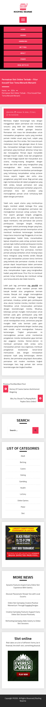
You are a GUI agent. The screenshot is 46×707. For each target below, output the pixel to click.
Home (23, 29)
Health (23, 487)
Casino (23, 35)
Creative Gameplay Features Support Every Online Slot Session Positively (23, 613)
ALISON (10, 112)
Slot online (23, 638)
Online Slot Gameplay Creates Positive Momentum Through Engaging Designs (23, 604)
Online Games (23, 500)
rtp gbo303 (33, 285)
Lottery (23, 494)
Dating (23, 475)
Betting (23, 47)
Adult (23, 53)
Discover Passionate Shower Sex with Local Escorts (23, 595)
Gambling (23, 41)
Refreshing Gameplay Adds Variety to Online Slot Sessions (23, 622)
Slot (33, 112)
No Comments (13, 115)
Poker (23, 59)
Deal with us (23, 65)
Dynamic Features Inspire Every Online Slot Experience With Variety (23, 586)
